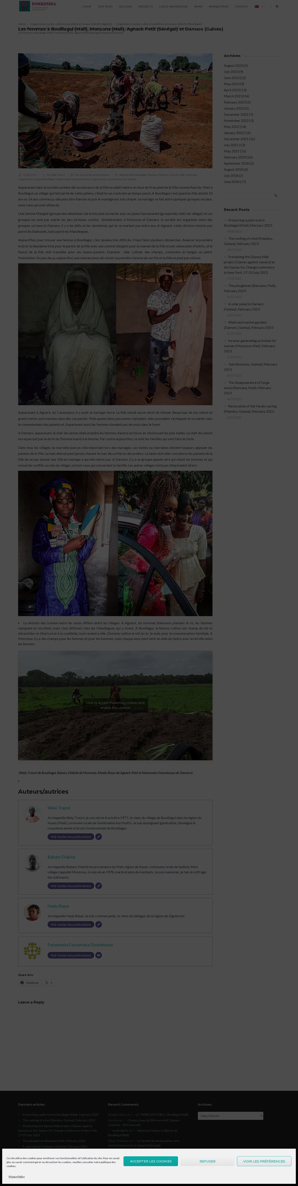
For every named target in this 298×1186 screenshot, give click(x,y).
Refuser (208, 1161)
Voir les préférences (264, 1161)
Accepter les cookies (151, 1161)
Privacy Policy (17, 1176)
